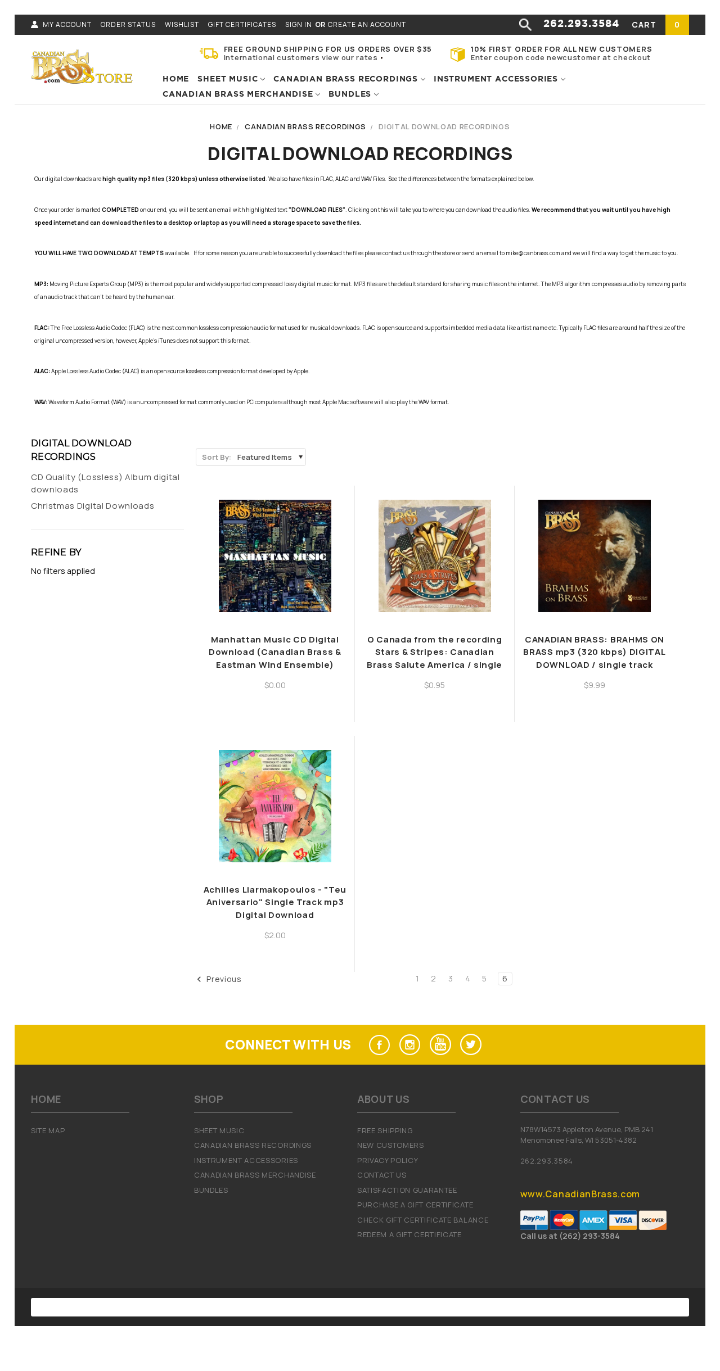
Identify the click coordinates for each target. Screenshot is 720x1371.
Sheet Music (228, 79)
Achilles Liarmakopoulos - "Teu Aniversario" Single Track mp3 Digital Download (275, 902)
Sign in (298, 24)
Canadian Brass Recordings (347, 79)
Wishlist (182, 24)
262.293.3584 (581, 24)
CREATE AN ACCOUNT (367, 24)
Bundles (351, 94)
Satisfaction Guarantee (407, 1190)
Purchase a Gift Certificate (415, 1205)
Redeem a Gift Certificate (409, 1234)
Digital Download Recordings (444, 126)
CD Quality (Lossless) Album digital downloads (105, 483)
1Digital (476, 1307)
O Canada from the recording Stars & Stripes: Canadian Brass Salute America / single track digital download (434, 659)
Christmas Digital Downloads (92, 506)
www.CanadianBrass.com (580, 1194)
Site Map (48, 1130)
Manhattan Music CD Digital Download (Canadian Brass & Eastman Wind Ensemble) (275, 652)
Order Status (128, 24)
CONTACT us (382, 1175)
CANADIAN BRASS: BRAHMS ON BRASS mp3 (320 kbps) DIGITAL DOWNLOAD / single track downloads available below (594, 659)
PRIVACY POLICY (387, 1160)
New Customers (390, 1145)
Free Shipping (385, 1130)
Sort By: (216, 457)
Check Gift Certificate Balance (422, 1220)
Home (176, 79)
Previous (223, 979)
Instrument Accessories (497, 79)
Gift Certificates (242, 24)
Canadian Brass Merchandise (239, 94)
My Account (67, 24)
